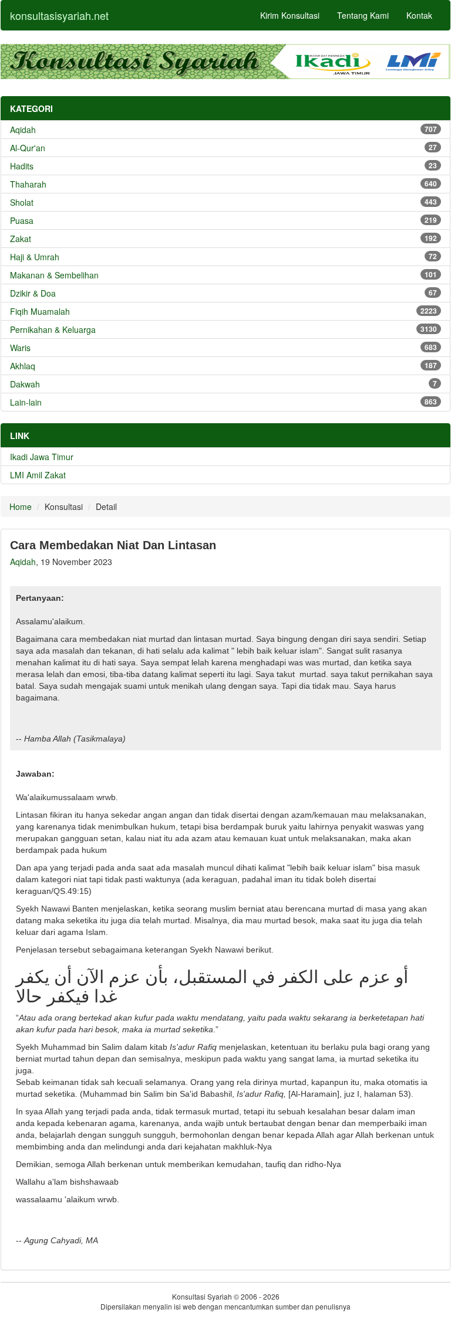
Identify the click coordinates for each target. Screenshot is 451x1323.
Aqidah (223, 129)
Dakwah (223, 384)
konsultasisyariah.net (59, 15)
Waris (223, 347)
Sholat (223, 202)
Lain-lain (223, 402)
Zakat (223, 238)
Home (20, 506)
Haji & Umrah (223, 257)
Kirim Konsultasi (289, 15)
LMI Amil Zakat (38, 475)
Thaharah (223, 184)
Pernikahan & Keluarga (223, 329)
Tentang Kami (363, 15)
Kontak (419, 15)
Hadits (223, 166)
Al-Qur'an (223, 148)
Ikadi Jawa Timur (41, 456)
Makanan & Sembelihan (223, 275)
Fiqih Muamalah (223, 311)
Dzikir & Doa (223, 293)
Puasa (223, 220)
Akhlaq (223, 366)
